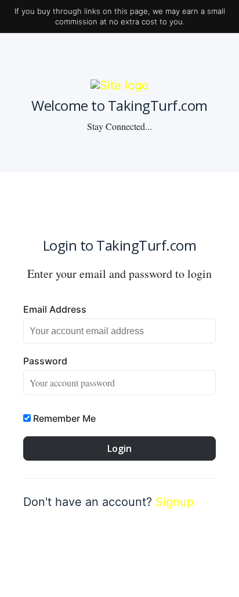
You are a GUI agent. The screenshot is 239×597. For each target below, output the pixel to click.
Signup (174, 502)
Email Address (54, 309)
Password (45, 361)
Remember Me (63, 418)
